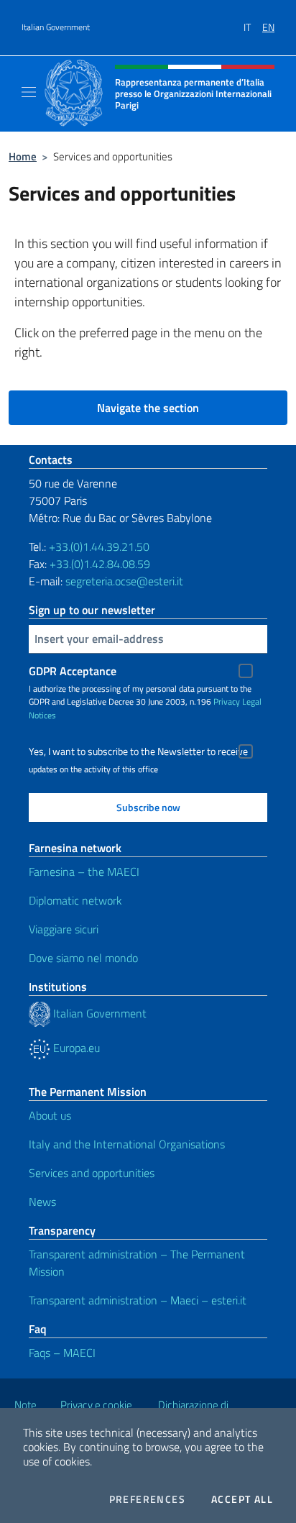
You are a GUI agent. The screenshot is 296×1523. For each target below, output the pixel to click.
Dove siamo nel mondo (83, 957)
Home (23, 156)
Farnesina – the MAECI (84, 871)
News (42, 1201)
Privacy (226, 701)
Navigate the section (148, 407)
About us (50, 1115)
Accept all (242, 1499)
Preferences (147, 1499)
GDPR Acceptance (72, 671)
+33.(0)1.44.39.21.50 (99, 546)
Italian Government (56, 27)
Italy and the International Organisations (127, 1144)
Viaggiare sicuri (63, 929)
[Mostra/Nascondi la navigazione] (28, 92)
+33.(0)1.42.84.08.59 (100, 563)
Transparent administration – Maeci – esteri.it (137, 1300)
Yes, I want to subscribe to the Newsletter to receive (138, 751)
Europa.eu (75, 1047)
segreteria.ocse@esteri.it (124, 581)
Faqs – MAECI (62, 1352)
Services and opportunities (91, 1172)
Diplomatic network (75, 900)
